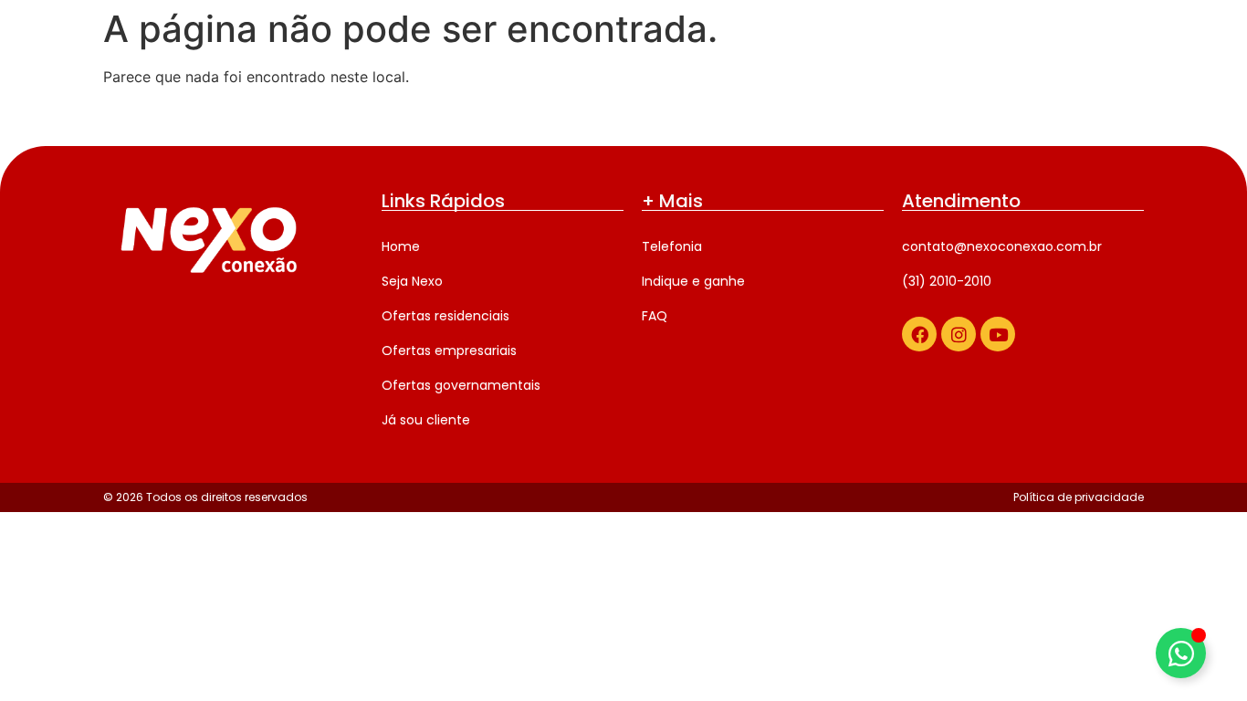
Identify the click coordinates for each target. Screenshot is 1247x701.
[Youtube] (997, 334)
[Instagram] (958, 334)
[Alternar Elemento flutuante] (1181, 653)
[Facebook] (919, 334)
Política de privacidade (1078, 497)
